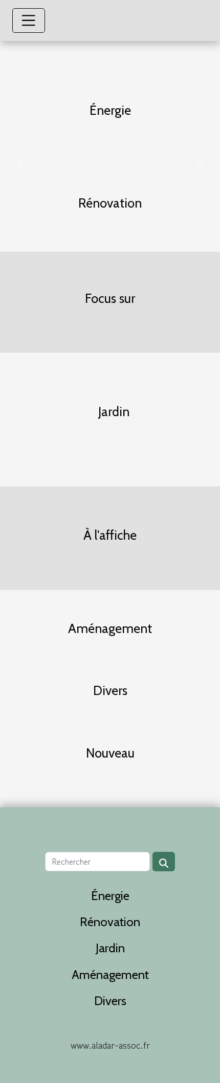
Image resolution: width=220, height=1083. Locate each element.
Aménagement (110, 974)
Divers (110, 1000)
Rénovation (110, 921)
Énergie (110, 895)
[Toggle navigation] (28, 20)
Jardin (110, 948)
